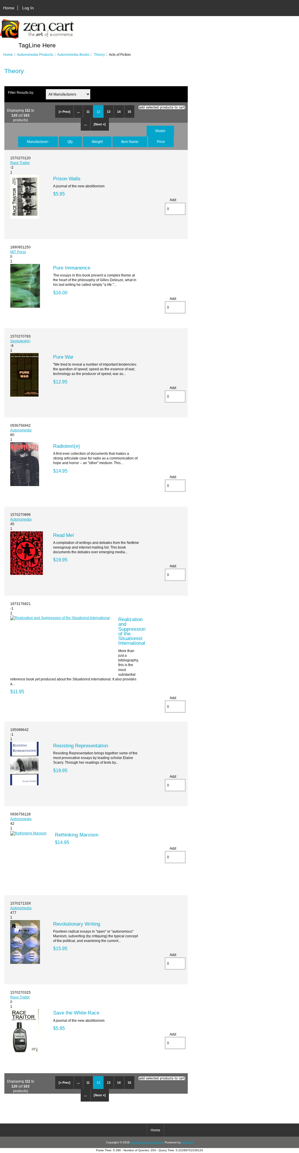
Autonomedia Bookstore (146, 1142)
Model (160, 131)
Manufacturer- (38, 142)
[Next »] (100, 124)
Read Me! (63, 535)
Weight (97, 142)
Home (8, 8)
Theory (99, 54)
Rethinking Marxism (76, 835)
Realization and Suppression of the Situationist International (131, 631)
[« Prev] (64, 111)
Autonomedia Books (73, 54)
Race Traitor (20, 163)
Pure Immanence (71, 268)
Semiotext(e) (20, 341)
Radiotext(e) (66, 446)
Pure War (63, 357)
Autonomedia (21, 430)
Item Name (129, 142)
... (78, 111)
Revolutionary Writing (76, 924)
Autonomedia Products (35, 54)
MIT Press (18, 252)
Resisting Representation (80, 746)
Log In (28, 8)
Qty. (70, 142)
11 (88, 111)
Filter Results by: (21, 92)
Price (161, 142)
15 (129, 111)
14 (119, 111)
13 (108, 111)
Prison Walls (67, 178)
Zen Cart (187, 1142)
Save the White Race (76, 1013)
